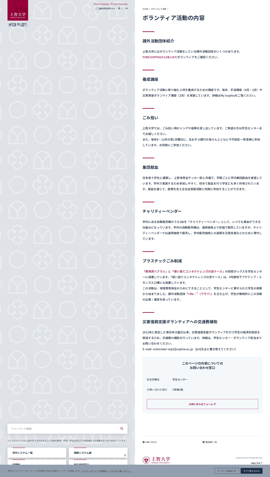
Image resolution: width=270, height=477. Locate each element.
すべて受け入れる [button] (251, 470)
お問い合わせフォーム (201, 404)
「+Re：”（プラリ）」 (199, 294)
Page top (255, 463)
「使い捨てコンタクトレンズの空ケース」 (198, 271)
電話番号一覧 (211, 442)
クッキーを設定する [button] (227, 470)
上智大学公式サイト (106, 8)
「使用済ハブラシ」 (155, 271)
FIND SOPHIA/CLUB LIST (159, 57)
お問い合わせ (151, 442)
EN (126, 8)
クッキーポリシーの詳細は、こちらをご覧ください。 (107, 470)
